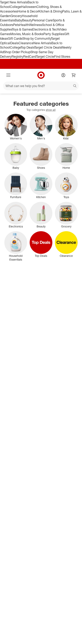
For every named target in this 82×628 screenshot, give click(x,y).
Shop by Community (36, 38)
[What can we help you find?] (41, 85)
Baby (18, 20)
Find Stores (62, 56)
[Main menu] (8, 75)
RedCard (29, 56)
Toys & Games (22, 29)
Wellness (35, 25)
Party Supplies (53, 34)
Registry (17, 56)
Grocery (16, 16)
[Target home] (41, 75)
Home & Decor (28, 11)
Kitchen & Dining (50, 11)
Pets (16, 25)
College (15, 7)
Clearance (26, 43)
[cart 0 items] (73, 75)
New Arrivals (42, 43)
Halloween (28, 7)
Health (24, 25)
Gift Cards (15, 38)
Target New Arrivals (13, 2)
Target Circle (45, 56)
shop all (51, 109)
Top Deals (27, 47)
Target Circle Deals (47, 47)
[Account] (63, 75)
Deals (14, 43)
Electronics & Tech (45, 29)
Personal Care (42, 20)
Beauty (27, 20)
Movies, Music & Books (26, 34)
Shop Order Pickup (17, 52)
